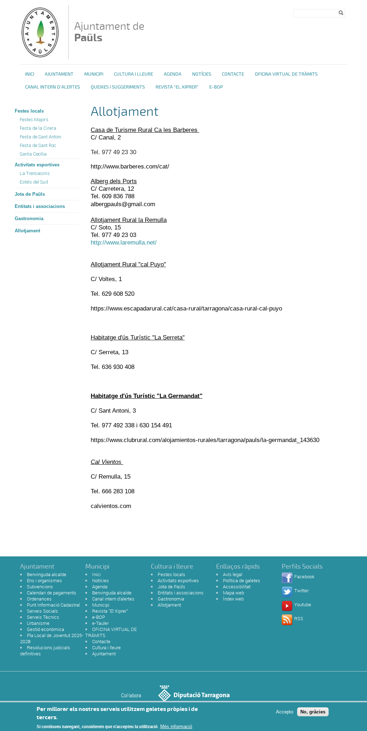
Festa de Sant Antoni (40, 136)
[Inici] (40, 55)
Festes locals (29, 111)
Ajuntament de (109, 32)
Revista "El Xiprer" (177, 87)
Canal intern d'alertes (52, 87)
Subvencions (40, 586)
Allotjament (27, 230)
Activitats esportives (37, 164)
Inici (29, 74)
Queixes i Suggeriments (118, 87)
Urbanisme (38, 623)
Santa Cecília (33, 154)
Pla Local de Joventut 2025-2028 (51, 638)
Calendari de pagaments (51, 592)
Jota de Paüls (30, 194)
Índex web (233, 598)
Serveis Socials (42, 611)
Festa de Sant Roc (38, 145)
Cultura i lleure (106, 647)
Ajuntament (59, 74)
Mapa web (233, 592)
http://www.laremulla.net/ (124, 242)
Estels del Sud (34, 182)
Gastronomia (29, 218)
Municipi (93, 74)
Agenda (172, 74)
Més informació (176, 726)
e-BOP (216, 87)
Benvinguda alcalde (46, 574)
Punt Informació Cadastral (53, 605)
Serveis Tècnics (43, 617)
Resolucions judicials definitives (45, 650)
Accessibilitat (237, 586)
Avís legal (232, 574)
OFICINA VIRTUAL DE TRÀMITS (286, 74)
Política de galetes (241, 580)
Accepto (284, 712)
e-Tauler (100, 623)
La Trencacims (35, 173)
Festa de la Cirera (38, 128)
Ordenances (39, 598)
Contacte (233, 74)
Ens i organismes (44, 580)
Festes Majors (34, 119)
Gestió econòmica (45, 629)
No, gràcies (312, 712)
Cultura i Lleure (133, 74)
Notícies (201, 74)
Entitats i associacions (40, 206)
